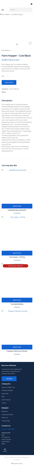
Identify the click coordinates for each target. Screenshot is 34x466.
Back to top (18, 457)
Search (30, 10)
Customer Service (7, 414)
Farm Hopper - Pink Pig (17, 257)
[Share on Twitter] (9, 92)
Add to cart (9, 82)
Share (4, 92)
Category (5, 89)
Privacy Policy (25, 457)
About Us (5, 417)
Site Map (11, 457)
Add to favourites (30, 171)
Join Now (9, 379)
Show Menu (3, 4)
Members (5, 411)
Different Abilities (7, 390)
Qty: (3, 76)
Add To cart (17, 206)
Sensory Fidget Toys (8, 387)
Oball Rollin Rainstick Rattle (17, 210)
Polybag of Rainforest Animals (17, 351)
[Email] (11, 92)
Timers (4, 403)
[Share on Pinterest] (14, 92)
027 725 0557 (9, 429)
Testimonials (6, 421)
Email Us (3, 10)
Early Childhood (6, 50)
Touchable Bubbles (17, 304)
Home (6, 457)
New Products (6, 400)
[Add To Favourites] (19, 82)
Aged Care (5, 393)
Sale (3, 396)
